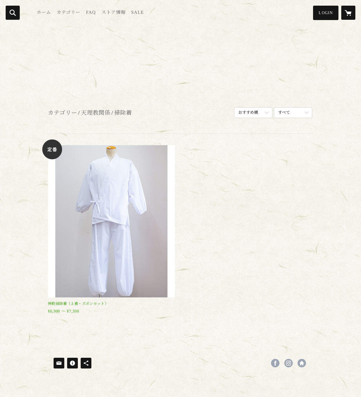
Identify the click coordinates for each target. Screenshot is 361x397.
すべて (284, 112)
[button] (325, 13)
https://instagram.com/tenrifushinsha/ (288, 363)
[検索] (13, 13)
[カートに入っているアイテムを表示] (348, 13)
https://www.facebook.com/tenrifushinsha (275, 363)
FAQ (91, 12)
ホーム (44, 12)
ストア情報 (114, 12)
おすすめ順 (248, 112)
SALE (137, 12)
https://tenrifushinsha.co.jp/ (302, 363)
